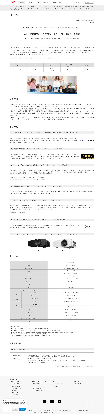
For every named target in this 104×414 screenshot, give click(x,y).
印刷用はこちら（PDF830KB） (84, 20)
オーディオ (14, 390)
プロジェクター (15, 394)
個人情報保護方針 (48, 412)
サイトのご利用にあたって (35, 412)
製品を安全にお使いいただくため (66, 410)
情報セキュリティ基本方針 (35, 410)
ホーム (11, 6)
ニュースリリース (17, 6)
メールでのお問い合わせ (39, 386)
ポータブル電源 (15, 383)
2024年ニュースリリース (68, 8)
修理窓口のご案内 (37, 388)
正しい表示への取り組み (82, 410)
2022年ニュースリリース (34, 8)
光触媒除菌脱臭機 (16, 386)
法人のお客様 (78, 2)
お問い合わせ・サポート (44, 2)
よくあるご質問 (57, 2)
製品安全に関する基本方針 (50, 410)
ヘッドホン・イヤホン (17, 388)
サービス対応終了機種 (38, 390)
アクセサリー (15, 392)
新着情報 (56, 386)
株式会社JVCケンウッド (81, 383)
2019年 (23, 6)
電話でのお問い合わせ (38, 383)
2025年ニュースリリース (85, 8)
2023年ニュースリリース (51, 8)
